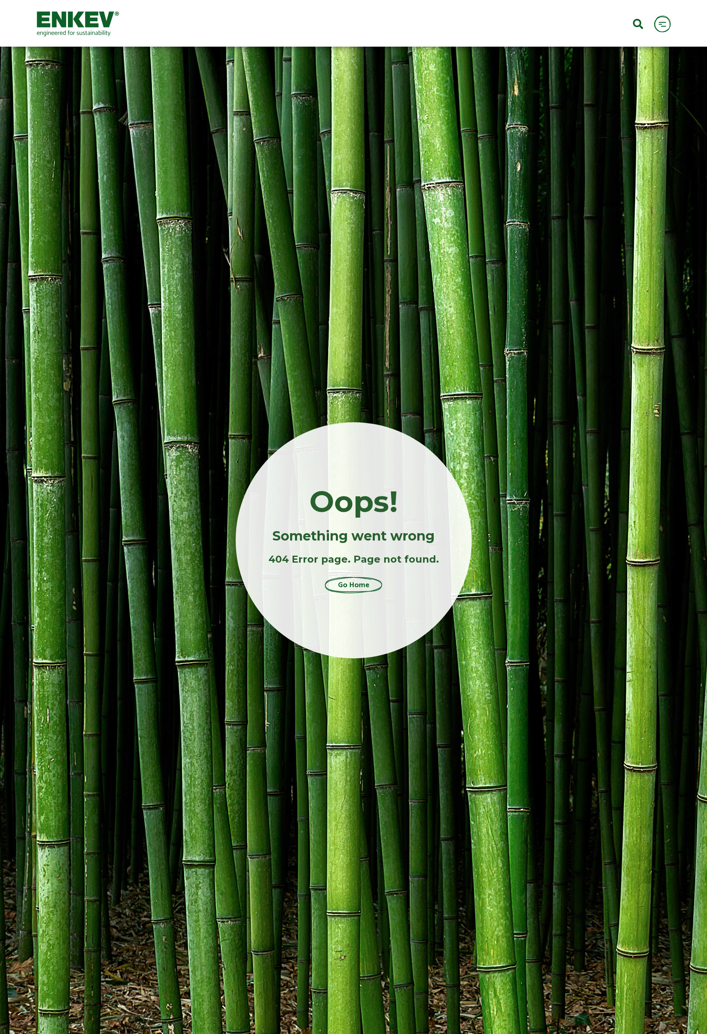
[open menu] (662, 23)
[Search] (638, 23)
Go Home (353, 585)
